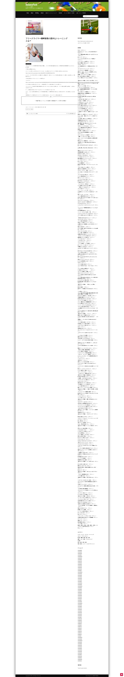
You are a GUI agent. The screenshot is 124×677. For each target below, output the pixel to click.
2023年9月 (80, 587)
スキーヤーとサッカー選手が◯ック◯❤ (85, 406)
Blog (79, 527)
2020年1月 (80, 654)
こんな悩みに (80, 291)
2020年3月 (80, 651)
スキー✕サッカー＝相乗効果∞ (83, 70)
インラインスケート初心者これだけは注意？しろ (87, 366)
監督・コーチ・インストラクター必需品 (85, 387)
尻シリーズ (80, 57)
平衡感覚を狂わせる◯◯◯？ (83, 120)
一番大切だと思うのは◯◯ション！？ (84, 217)
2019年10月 (80, 659)
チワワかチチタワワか (82, 203)
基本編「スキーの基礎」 (82, 509)
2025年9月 (80, 558)
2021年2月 (80, 634)
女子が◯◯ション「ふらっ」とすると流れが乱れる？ (87, 51)
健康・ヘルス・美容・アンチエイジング (85, 539)
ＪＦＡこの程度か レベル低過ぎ (84, 243)
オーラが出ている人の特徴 (82, 494)
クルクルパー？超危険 (82, 100)
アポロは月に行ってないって (83, 121)
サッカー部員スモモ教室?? (82, 103)
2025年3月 (80, 567)
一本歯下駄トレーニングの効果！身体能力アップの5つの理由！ (51, 100)
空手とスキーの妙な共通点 (82, 428)
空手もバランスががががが (82, 502)
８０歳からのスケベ (81, 182)
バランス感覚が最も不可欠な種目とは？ (85, 127)
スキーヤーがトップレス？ (82, 219)
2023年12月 (80, 583)
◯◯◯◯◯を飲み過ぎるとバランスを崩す (85, 345)
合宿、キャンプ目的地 (81, 13)
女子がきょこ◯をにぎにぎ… (83, 155)
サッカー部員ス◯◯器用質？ (83, 351)
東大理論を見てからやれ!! (82, 456)
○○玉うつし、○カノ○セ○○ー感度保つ (84, 354)
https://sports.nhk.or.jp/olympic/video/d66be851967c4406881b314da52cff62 (40, 73)
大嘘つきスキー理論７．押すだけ (84, 496)
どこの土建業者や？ (81, 162)
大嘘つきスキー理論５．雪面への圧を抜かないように (87, 399)
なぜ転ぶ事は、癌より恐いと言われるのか (85, 147)
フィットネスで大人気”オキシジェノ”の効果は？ (86, 58)
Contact (60, 13)
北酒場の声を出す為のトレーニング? (84, 234)
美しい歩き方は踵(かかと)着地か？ (84, 76)
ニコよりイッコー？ (81, 358)
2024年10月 (80, 572)
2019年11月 (80, 657)
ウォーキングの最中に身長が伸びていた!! (85, 448)
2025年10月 (80, 556)
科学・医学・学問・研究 (30, 27)
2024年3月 (80, 578)
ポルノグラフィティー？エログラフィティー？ (86, 329)
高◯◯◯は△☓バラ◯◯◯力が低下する (85, 250)
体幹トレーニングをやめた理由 (83, 361)
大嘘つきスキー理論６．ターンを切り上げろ (86, 461)
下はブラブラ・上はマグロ (82, 401)
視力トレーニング (81, 177)
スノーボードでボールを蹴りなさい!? (84, 497)
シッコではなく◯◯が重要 (82, 335)
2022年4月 (80, 612)
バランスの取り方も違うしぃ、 (83, 252)
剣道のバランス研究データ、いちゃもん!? (85, 114)
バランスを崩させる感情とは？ (83, 268)
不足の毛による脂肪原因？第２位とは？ (85, 403)
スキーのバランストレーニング (83, 68)
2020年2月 (80, 653)
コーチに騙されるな (81, 475)
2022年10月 (80, 603)
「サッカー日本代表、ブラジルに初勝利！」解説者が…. (88, 505)
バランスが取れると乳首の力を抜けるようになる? (87, 274)
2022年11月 (80, 601)
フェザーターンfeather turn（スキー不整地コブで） (88, 445)
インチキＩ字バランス (82, 396)
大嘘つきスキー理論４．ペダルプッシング (85, 413)
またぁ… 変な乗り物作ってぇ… (83, 424)
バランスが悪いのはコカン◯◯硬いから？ (85, 215)
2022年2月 (80, 615)
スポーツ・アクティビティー (86, 29)
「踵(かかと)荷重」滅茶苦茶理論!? (84, 349)
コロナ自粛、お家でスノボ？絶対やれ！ (85, 118)
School (42, 13)
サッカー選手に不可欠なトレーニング (84, 105)
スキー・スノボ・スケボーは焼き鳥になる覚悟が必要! (87, 138)
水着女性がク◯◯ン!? (82, 412)
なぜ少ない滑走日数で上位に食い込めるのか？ (87, 316)
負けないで (80, 469)
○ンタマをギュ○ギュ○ (82, 240)
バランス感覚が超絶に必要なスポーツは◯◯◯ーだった (88, 54)
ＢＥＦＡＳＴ (80, 518)
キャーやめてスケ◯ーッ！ (82, 159)
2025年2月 (80, 569)
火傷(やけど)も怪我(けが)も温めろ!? (84, 503)
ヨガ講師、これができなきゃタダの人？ (85, 378)
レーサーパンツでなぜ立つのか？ (84, 87)
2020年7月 (80, 645)
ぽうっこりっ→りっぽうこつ (83, 245)
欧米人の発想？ (80, 287)
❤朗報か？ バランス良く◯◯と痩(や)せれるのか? (87, 319)
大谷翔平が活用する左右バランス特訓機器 (85, 517)
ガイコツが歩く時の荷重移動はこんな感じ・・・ (87, 132)
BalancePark (31, 4)
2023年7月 (80, 590)
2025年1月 (80, 570)
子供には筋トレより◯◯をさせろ (84, 338)
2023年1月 (80, 600)
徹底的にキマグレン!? (82, 129)
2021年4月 (80, 631)
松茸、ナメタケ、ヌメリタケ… (83, 194)
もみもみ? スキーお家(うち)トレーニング (85, 248)
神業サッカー (85, 31)
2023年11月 (80, 584)
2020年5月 (80, 648)
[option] (34, 27)
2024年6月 (80, 575)
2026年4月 (80, 553)
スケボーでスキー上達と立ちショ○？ (84, 325)
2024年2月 (80, 579)
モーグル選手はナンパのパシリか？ (84, 303)
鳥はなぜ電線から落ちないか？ (83, 62)
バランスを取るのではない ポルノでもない (86, 265)
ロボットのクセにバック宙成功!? (84, 134)
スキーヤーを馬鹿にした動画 (83, 271)
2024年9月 (80, 573)
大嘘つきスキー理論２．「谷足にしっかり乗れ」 (87, 284)
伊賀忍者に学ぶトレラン (82, 328)
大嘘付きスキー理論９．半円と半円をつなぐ (86, 477)
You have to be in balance (83, 443)
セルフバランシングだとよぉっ (83, 200)
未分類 (79, 540)
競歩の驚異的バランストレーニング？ (84, 158)
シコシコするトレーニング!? (83, 102)
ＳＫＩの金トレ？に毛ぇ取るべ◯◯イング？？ (86, 171)
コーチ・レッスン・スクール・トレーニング (86, 534)
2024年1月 (80, 581)
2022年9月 (80, 604)
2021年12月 (80, 618)
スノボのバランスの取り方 (82, 431)
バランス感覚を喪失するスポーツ (84, 196)
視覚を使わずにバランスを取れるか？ (84, 382)
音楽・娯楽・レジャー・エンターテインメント (86, 543)
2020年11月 (80, 639)
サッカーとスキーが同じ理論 (83, 110)
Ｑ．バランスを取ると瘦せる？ (83, 511)
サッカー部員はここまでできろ (83, 434)
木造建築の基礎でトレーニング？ (84, 297)
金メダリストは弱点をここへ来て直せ (84, 295)
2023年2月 (80, 598)
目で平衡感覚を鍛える (82, 210)
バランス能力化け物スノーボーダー (84, 322)
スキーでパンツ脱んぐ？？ (82, 492)
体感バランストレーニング (51, 13)
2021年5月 (80, 629)
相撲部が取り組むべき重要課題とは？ (84, 93)
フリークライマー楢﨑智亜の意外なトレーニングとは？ (88, 207)
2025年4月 (80, 565)
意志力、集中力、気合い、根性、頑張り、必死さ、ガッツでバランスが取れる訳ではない (33, 30)
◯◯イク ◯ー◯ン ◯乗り (83, 170)
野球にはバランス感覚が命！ (83, 140)
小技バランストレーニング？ (83, 442)
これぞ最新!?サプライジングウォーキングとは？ (86, 308)
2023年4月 (80, 595)
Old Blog (37, 13)
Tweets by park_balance (82, 668)
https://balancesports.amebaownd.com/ (85, 41)
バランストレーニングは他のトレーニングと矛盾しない (88, 490)
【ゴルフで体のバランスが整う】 (84, 167)
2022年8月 (80, 606)
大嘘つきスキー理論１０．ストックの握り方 (86, 425)
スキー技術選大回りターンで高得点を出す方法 (86, 66)
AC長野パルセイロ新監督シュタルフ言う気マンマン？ (87, 224)
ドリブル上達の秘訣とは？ (71, 113)
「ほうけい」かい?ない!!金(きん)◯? (84, 235)
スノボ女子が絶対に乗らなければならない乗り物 (87, 96)
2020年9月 (80, 642)
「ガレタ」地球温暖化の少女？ (83, 474)
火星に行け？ (80, 360)
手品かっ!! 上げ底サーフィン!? (83, 222)
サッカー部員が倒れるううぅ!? (83, 176)
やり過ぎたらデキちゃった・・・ (84, 269)
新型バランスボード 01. (82, 465)
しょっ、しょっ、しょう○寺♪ (83, 190)
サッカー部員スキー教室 (69, 13)
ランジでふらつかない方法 (82, 179)
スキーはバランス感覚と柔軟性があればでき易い (87, 485)
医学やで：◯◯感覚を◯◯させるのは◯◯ (85, 288)
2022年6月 (80, 609)
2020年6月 (80, 646)
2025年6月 (80, 562)
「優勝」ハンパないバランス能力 (32, 113)
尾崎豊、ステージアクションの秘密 (84, 74)
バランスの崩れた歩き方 (82, 264)
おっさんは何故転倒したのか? (83, 261)
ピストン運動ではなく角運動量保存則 (84, 301)
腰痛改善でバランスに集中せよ (83, 237)
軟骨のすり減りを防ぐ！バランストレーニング (86, 164)
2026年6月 (80, 551)
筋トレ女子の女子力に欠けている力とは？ (85, 145)
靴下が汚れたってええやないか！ (84, 180)
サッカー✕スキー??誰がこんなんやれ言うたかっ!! (87, 363)
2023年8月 (80, 589)
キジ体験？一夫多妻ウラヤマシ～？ (84, 130)
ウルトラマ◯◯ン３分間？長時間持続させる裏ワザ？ (87, 481)
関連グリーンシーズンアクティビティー (85, 348)
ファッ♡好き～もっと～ (82, 397)
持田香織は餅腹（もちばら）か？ (84, 152)
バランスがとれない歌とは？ (83, 174)
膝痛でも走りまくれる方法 (82, 336)
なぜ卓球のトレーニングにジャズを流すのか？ (86, 191)
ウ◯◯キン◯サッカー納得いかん (84, 379)
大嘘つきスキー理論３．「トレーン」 (84, 313)
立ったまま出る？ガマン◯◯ (83, 106)
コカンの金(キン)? (81, 188)
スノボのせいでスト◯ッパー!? (83, 156)
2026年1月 (80, 555)
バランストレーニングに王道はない (84, 404)
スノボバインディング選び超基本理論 (84, 352)
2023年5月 (80, 593)
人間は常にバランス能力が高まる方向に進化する (87, 142)
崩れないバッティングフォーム (83, 259)
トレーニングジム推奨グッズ (83, 300)
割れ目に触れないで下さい (82, 416)
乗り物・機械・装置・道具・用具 (84, 537)
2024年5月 (80, 576)
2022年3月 (80, 614)
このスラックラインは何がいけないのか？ (85, 332)
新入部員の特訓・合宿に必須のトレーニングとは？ (87, 281)
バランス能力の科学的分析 (82, 220)
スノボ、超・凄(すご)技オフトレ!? (84, 99)
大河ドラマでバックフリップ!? (83, 273)
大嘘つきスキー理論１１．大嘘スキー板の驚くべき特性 (88, 389)
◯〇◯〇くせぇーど (81, 439)
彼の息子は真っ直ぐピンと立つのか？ (84, 298)
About (32, 13)
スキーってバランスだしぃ (82, 371)
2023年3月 (80, 597)
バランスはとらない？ (82, 238)
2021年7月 (80, 626)
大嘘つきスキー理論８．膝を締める (84, 375)
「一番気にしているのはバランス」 (84, 187)
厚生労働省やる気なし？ (82, 522)
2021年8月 (80, 625)
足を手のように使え (81, 153)
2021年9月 (80, 623)
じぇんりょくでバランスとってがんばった (85, 213)
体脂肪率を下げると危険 (82, 459)
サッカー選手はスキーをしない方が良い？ (85, 77)
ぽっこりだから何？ (81, 512)
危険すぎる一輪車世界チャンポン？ (84, 168)
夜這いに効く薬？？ (81, 226)
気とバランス (80, 514)
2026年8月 (80, 550)
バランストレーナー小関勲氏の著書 (84, 391)
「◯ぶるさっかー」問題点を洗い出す (84, 373)
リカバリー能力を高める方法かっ (84, 306)
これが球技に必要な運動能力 (83, 488)
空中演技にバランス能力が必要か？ (84, 323)
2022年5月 (80, 611)
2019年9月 (80, 660)
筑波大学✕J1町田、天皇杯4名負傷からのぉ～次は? (87, 467)
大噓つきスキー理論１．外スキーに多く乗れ (86, 80)
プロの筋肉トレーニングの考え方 (84, 384)
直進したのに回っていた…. (83, 508)
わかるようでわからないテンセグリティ (85, 440)
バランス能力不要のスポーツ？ (83, 385)
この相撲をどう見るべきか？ (83, 452)
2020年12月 (80, 637)
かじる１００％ (80, 381)
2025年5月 (80, 564)
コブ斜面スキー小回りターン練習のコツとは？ (86, 111)
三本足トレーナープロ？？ (82, 484)
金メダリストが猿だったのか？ (83, 437)
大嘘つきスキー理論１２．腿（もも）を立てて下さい (87, 471)
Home (28, 13)
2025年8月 (80, 559)
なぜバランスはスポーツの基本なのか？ (85, 201)
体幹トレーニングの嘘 (82, 85)
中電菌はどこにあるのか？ (82, 246)
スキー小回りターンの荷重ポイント (84, 91)
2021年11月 (80, 620)
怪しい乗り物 (80, 420)
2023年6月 (80, 592)
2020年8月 (80, 643)
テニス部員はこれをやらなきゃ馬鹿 (84, 185)
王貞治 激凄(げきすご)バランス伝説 (84, 500)
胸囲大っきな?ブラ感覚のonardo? (84, 315)
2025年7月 (80, 561)
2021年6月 (80, 628)
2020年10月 (80, 640)
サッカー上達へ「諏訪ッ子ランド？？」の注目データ (87, 115)
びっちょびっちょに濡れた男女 (83, 280)
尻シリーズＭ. (80, 161)
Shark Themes (95, 675)
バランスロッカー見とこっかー (83, 499)
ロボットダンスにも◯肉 (82, 231)
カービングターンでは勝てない (83, 61)
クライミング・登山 (29, 109)
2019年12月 (80, 656)
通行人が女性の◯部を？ (82, 436)
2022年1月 (80, 617)
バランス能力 (80, 523)
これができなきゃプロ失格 (82, 408)
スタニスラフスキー (81, 241)
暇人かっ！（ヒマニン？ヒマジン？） (84, 368)
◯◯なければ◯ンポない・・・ (83, 429)
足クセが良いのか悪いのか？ (83, 464)
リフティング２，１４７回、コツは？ (84, 515)
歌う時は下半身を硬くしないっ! (83, 376)
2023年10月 (80, 586)
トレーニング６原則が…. (82, 458)
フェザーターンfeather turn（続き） (85, 480)
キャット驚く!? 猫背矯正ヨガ (83, 232)
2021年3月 (80, 632)
